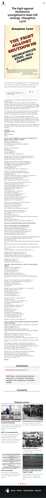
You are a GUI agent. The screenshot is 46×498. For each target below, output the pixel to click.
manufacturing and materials (25, 376)
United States (10, 376)
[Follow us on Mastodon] (25, 483)
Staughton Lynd (11, 380)
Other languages (28, 490)
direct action (10, 378)
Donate (13, 490)
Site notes (38, 490)
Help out (19, 490)
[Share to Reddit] (32, 92)
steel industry (29, 378)
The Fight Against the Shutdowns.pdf (14, 370)
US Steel (8, 382)
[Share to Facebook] (30, 92)
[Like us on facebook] (20, 483)
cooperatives (21, 380)
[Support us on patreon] (22, 483)
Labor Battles (30, 380)
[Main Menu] (43, 3)
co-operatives (19, 378)
